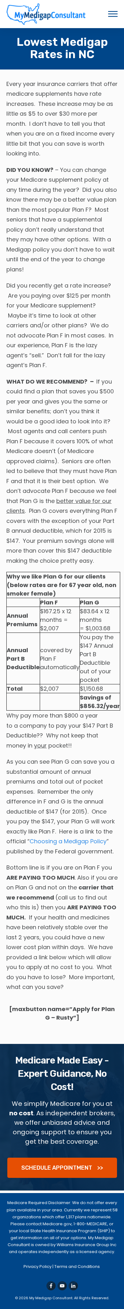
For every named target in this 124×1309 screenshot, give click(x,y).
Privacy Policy (38, 1267)
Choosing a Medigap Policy (68, 841)
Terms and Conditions (77, 1267)
